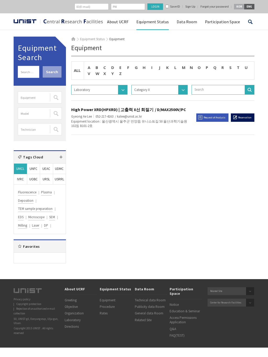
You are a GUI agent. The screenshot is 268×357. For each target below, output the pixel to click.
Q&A (173, 329)
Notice (174, 304)
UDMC (59, 168)
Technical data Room (150, 300)
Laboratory (73, 320)
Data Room (187, 21)
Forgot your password (214, 6)
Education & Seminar (185, 311)
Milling (22, 225)
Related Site (143, 320)
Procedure (107, 306)
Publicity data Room (150, 306)
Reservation (245, 117)
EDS (21, 217)
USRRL (59, 179)
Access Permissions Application (183, 319)
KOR (239, 6)
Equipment (107, 300)
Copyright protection (28, 304)
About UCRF (118, 21)
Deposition (26, 200)
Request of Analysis (214, 117)
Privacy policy (22, 299)
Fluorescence (27, 192)
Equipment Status (152, 21)
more (61, 157)
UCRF (71, 22)
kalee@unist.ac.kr (129, 116)
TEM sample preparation (35, 208)
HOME (73, 39)
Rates (104, 313)
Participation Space (222, 21)
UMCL (20, 168)
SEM (52, 217)
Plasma (46, 192)
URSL (46, 179)
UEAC (46, 168)
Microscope (36, 217)
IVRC (20, 179)
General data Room (149, 313)
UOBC (33, 179)
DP (46, 225)
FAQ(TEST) (177, 335)
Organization (74, 313)
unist (25, 21)
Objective (71, 306)
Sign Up (190, 6)
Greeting (71, 300)
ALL (77, 70)
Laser (35, 225)
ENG (249, 6)
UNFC (33, 168)
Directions (72, 326)
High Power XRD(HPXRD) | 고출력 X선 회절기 (112, 109)
